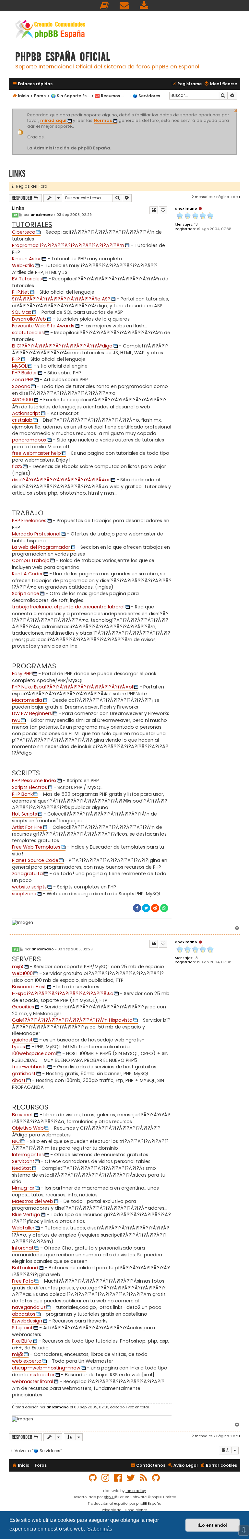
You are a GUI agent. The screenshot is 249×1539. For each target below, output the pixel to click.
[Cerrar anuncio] (236, 110)
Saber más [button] (99, 1529)
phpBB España (148, 1503)
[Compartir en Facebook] (137, 908)
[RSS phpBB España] (143, 1478)
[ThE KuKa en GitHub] (156, 1478)
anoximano (186, 208)
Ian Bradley (135, 1490)
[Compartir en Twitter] (146, 908)
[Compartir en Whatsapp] (164, 908)
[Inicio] (50, 30)
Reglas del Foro (30, 186)
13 (196, 224)
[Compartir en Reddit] (155, 908)
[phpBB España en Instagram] (106, 1478)
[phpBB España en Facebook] (118, 1478)
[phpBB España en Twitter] (131, 1478)
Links (17, 174)
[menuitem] (105, 5)
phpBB (109, 1496)
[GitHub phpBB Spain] (93, 1478)
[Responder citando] (153, 210)
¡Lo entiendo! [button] (212, 1525)
